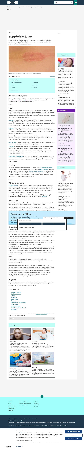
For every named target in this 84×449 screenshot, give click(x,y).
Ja (30, 223)
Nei (53, 223)
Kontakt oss (10, 410)
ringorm (14, 100)
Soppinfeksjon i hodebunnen (16, 156)
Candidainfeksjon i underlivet (36, 171)
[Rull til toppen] (42, 396)
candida (19, 100)
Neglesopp (11, 128)
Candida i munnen (15, 306)
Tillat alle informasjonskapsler (73, 431)
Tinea (12, 85)
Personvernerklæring (23, 405)
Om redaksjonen (11, 405)
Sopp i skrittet (12, 142)
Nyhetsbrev (36, 403)
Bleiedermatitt (14, 304)
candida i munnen (43, 169)
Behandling (35, 85)
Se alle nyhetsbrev (15, 222)
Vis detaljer (18, 446)
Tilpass (73, 435)
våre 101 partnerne (23, 432)
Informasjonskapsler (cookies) (25, 403)
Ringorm (11, 146)
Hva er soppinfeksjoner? (16, 82)
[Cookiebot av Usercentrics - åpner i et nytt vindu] (8, 447)
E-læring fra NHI (11, 408)
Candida (13, 87)
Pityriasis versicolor (15, 90)
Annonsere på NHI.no (12, 406)
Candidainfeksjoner (16, 292)
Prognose (35, 87)
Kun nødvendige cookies (73, 438)
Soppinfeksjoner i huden (41, 314)
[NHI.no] (7, 7)
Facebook (36, 405)
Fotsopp (11, 120)
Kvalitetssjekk (52, 76)
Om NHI (9, 403)
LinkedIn (35, 406)
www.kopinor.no (50, 422)
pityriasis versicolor (28, 100)
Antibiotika (14, 309)
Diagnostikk (35, 82)
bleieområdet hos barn (46, 167)
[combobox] (61, 2)
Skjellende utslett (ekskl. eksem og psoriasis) (27, 7)
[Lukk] (74, 212)
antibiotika (44, 196)
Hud (16, 7)
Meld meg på (69, 217)
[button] (75, 2)
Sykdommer (11, 7)
